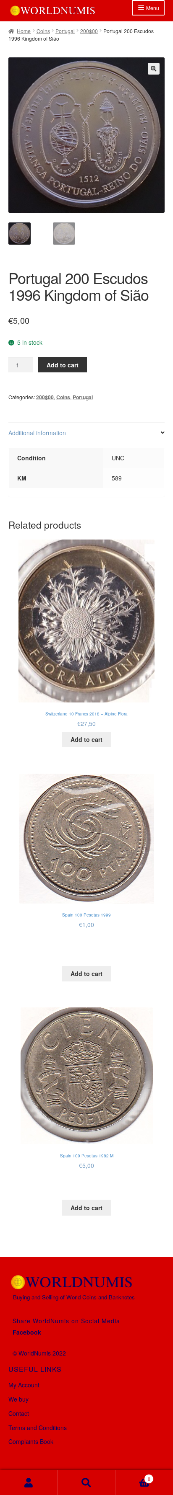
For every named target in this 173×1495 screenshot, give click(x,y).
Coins (43, 30)
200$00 (89, 30)
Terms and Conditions (37, 1427)
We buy (18, 1399)
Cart (132, 1476)
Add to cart (63, 365)
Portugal (65, 30)
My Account (23, 1385)
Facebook (27, 1332)
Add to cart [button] (86, 739)
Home (24, 30)
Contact (18, 1413)
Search (86, 1482)
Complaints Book (30, 1441)
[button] (154, 69)
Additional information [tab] (37, 433)
